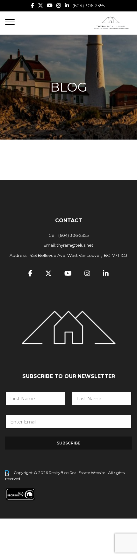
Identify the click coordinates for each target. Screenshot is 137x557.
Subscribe (68, 443)
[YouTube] (49, 5)
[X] (40, 5)
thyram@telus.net (75, 245)
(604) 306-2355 (88, 6)
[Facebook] (32, 5)
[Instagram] (58, 5)
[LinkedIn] (67, 5)
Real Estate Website (87, 473)
